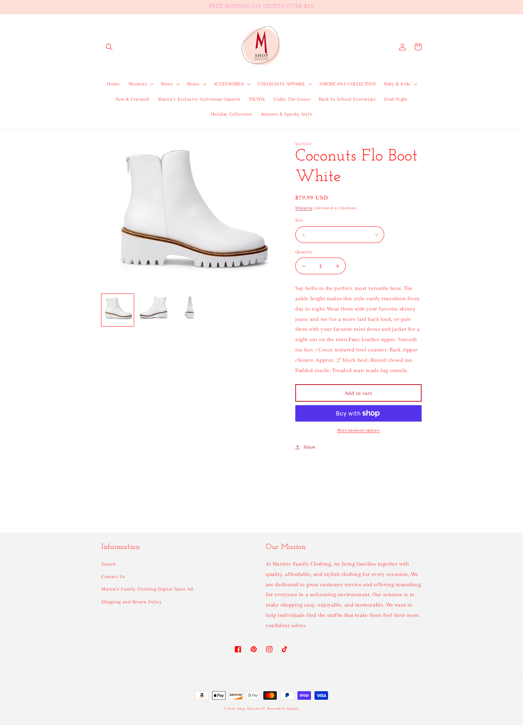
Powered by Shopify (283, 708)
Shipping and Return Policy (131, 601)
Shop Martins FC (252, 708)
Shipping (303, 208)
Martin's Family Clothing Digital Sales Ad (147, 589)
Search (108, 564)
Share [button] (309, 447)
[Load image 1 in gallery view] (117, 310)
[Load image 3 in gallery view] (189, 310)
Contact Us (113, 576)
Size (299, 220)
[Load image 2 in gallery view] (153, 310)
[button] (109, 47)
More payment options (358, 430)
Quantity (303, 251)
